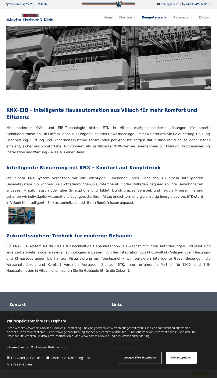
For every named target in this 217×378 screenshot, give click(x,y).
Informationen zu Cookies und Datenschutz (36, 347)
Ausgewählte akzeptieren (140, 357)
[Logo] (30, 17)
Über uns (126, 17)
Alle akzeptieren (181, 357)
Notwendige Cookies (26, 358)
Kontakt (205, 17)
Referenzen (181, 17)
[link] (124, 17)
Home (108, 17)
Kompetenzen (153, 17)
